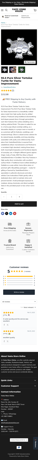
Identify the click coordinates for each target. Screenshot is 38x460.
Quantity (4, 192)
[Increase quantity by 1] (19, 197)
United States (18, 440)
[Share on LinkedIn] (10, 213)
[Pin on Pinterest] (14, 213)
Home (3, 23)
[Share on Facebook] (2, 213)
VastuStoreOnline (9, 87)
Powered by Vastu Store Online (19, 456)
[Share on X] (6, 213)
